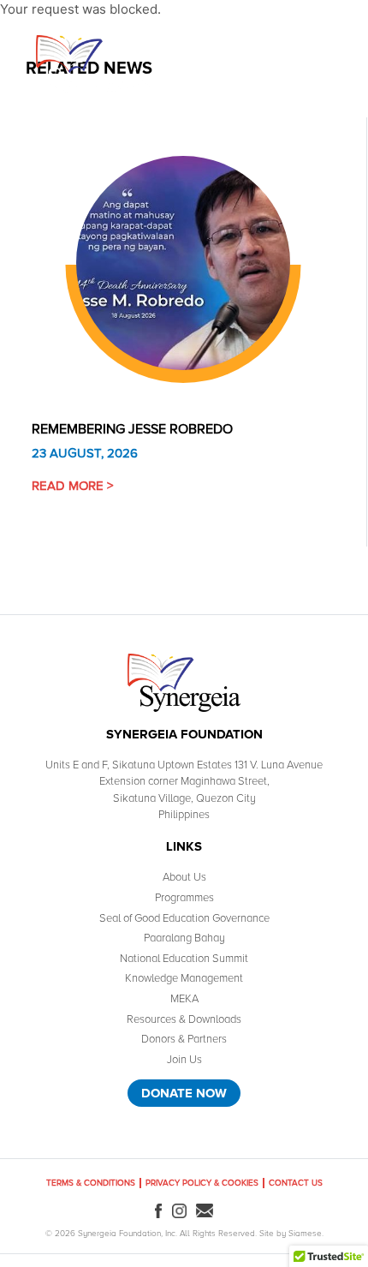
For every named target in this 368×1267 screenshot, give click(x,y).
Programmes (184, 898)
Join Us (184, 1060)
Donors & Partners (184, 1039)
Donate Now (184, 1093)
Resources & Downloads (184, 1019)
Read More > (72, 485)
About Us (184, 877)
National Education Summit (184, 958)
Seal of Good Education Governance (184, 918)
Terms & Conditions (90, 1183)
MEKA (184, 999)
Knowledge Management (184, 978)
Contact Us (296, 1183)
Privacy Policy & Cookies (201, 1183)
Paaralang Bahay (184, 938)
